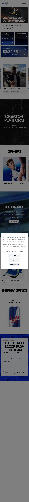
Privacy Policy (22, 249)
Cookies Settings (14, 264)
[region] (14, 251)
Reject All (14, 260)
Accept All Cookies (14, 255)
